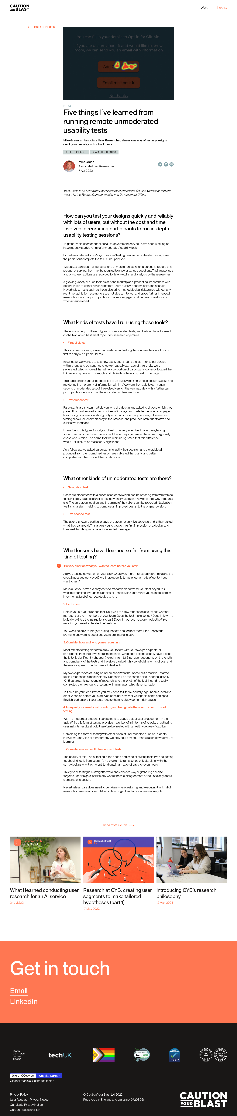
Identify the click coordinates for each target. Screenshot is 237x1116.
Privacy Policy (19, 1094)
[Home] (19, 8)
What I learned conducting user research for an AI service (44, 893)
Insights (222, 7)
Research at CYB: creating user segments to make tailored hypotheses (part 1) (117, 896)
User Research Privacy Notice (29, 1099)
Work (204, 7)
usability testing (104, 152)
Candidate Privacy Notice (26, 1104)
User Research (76, 152)
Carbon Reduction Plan (25, 1109)
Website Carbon (49, 1075)
